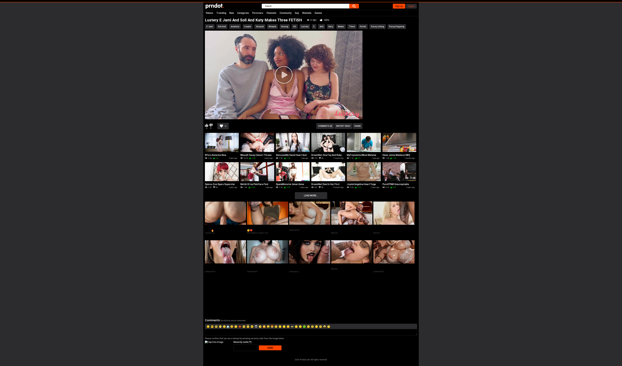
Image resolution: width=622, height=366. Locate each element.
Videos (209, 13)
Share (357, 126)
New (231, 13)
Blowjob (272, 26)
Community (286, 13)
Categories (243, 13)
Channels (271, 13)
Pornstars (257, 13)
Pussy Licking (377, 26)
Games (318, 13)
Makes (341, 26)
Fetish (363, 26)
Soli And (222, 26)
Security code (240, 342)
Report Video (343, 126)
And (321, 26)
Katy (330, 26)
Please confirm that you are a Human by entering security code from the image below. (244, 338)
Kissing (284, 26)
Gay (297, 13)
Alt (294, 26)
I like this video (206, 125)
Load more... (311, 195)
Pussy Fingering (396, 26)
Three (352, 26)
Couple (247, 26)
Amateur (235, 26)
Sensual (260, 26)
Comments (212, 320)
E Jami (210, 26)
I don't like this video (211, 125)
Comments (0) (325, 126)
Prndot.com (305, 360)
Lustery (304, 26)
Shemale (306, 13)
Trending (221, 13)
